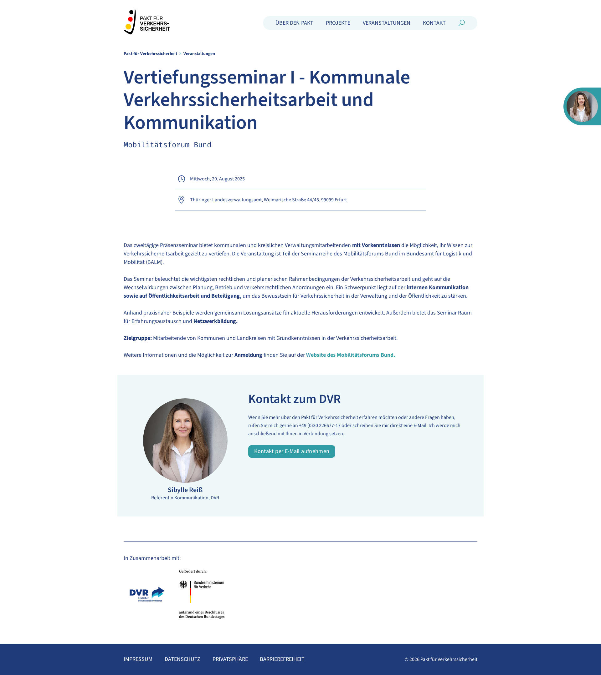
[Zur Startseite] (147, 21)
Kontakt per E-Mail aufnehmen (291, 451)
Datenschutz (182, 659)
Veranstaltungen (199, 54)
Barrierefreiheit (282, 659)
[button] (294, 23)
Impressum (138, 659)
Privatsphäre (230, 659)
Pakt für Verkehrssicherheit (150, 54)
